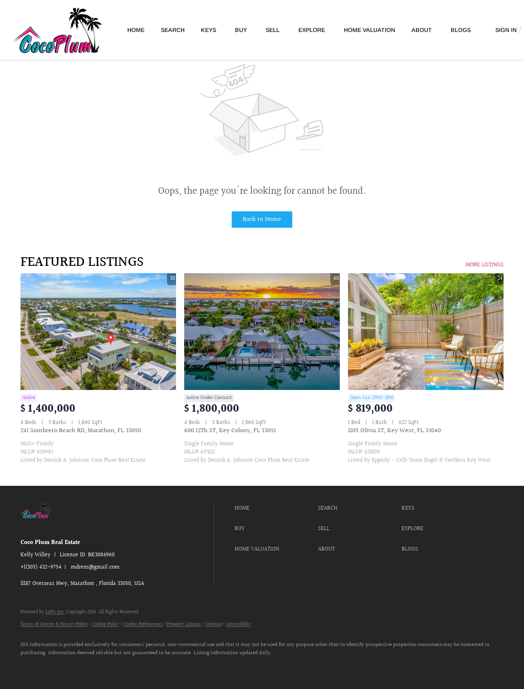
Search (173, 30)
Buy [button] (241, 30)
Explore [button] (311, 30)
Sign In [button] (506, 30)
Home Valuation (369, 30)
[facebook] (30, 667)
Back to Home (262, 219)
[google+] (101, 667)
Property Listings (184, 624)
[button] (274, 508)
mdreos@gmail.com (95, 567)
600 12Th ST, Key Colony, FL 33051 (230, 431)
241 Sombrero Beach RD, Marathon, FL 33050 (80, 431)
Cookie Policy (105, 624)
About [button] (421, 30)
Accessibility (238, 624)
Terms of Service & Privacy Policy (54, 624)
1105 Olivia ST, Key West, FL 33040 (394, 431)
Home (136, 30)
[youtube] (78, 667)
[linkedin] (54, 667)
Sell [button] (273, 30)
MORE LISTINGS (484, 265)
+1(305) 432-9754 (40, 567)
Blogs (461, 30)
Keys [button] (208, 30)
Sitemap (213, 624)
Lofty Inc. (55, 612)
